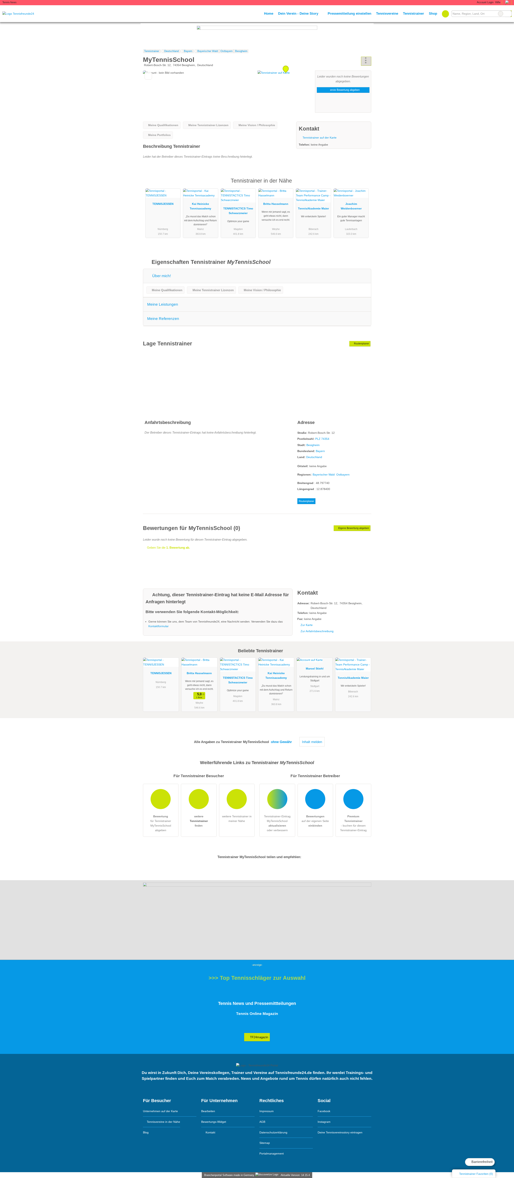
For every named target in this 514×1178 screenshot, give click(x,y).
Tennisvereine (387, 13)
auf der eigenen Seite (315, 821)
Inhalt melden (312, 742)
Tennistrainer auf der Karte (319, 137)
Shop (433, 13)
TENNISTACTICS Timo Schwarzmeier (238, 211)
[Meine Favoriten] (445, 13)
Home (268, 13)
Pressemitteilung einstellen (349, 13)
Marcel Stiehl (314, 668)
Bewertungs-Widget (213, 1121)
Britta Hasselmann (275, 203)
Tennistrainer (413, 13)
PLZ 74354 (322, 438)
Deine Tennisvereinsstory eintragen (340, 1132)
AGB (262, 1121)
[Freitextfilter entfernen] (500, 13)
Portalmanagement (271, 1153)
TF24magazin (258, 1037)
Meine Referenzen (163, 318)
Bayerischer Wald (324, 474)
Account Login (485, 2)
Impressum (266, 1111)
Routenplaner (361, 343)
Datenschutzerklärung (273, 1132)
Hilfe (497, 2)
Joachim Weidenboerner (351, 206)
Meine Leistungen (162, 304)
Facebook (324, 1111)
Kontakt (210, 1132)
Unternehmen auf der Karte (160, 1111)
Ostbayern (343, 474)
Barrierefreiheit (482, 1162)
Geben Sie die (168, 547)
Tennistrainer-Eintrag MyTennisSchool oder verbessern (277, 823)
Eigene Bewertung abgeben (353, 528)
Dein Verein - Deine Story (298, 13)
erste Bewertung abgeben (344, 89)
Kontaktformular (158, 626)
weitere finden (199, 821)
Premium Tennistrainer (363, 184)
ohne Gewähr (281, 742)
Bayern (320, 451)
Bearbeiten (208, 1111)
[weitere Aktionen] (366, 61)
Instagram (324, 1121)
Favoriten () (476, 1173)
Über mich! (161, 276)
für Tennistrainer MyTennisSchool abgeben (160, 823)
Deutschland (314, 457)
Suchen (508, 13)
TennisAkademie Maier (313, 208)
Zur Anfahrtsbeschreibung (317, 631)
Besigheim (313, 445)
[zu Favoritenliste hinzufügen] (148, 76)
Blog (146, 1132)
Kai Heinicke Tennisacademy (200, 206)
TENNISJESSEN (162, 203)
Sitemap (264, 1142)
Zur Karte (307, 625)
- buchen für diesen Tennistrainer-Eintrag (353, 823)
